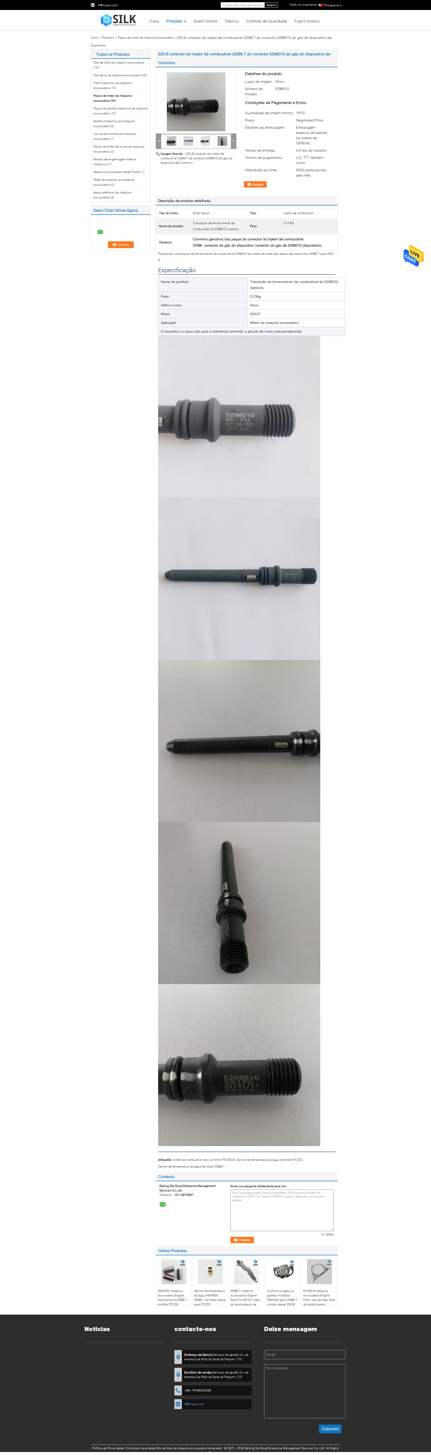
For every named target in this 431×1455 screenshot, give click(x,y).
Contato (257, 184)
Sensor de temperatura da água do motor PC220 (269, 1160)
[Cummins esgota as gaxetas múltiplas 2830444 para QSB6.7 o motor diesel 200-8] (283, 1271)
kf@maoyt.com (108, 5)
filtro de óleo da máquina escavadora (119, 62)
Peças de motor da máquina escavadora (145, 37)
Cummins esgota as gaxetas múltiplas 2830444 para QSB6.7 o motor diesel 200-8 (282, 1297)
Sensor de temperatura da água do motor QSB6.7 (191, 1166)
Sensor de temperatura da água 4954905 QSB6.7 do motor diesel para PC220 (210, 1297)
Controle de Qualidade (266, 20)
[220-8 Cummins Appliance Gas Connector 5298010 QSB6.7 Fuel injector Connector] (196, 101)
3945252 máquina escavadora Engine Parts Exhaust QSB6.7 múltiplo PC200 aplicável (172, 1300)
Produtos (174, 20)
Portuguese (331, 5)
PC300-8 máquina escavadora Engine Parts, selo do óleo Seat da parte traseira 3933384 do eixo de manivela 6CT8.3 (319, 1302)
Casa (154, 20)
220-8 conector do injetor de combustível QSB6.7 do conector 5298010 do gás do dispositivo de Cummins (196, 158)
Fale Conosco (307, 20)
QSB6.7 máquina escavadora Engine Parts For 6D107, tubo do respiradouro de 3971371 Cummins (245, 1300)
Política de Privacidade (107, 1448)
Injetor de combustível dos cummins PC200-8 (203, 1160)
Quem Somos (205, 20)
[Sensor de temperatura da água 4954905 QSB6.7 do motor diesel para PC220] (210, 1271)
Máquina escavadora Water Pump (117, 172)
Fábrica (232, 20)
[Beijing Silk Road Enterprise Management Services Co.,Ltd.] (118, 19)
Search (271, 5)
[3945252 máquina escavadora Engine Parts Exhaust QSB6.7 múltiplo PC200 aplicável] (173, 1271)
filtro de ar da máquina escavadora (117, 75)
